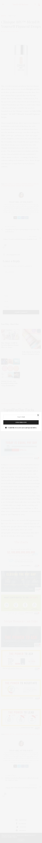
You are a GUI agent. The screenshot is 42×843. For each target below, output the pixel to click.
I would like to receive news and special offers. (22, 427)
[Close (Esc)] (38, 415)
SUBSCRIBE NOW (21, 422)
